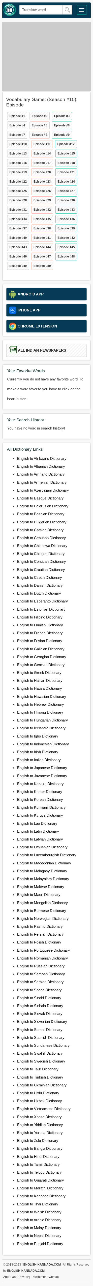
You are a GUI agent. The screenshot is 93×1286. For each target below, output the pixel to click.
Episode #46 (18, 256)
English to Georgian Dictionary (41, 657)
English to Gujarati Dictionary (40, 1180)
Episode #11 (42, 144)
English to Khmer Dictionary (39, 791)
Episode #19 (18, 172)
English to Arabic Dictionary (39, 1220)
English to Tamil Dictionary (38, 1164)
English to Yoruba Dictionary (40, 1133)
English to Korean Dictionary (40, 799)
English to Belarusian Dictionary (42, 506)
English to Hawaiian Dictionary (41, 696)
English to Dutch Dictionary (39, 593)
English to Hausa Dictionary (39, 688)
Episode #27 (66, 191)
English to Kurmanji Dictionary (41, 807)
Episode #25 (18, 191)
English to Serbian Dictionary (40, 982)
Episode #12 (66, 144)
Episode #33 (66, 209)
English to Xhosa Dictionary (39, 1117)
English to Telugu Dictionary (39, 1172)
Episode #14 (42, 153)
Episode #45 (66, 247)
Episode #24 (66, 181)
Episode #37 (18, 228)
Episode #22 (18, 181)
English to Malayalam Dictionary (43, 879)
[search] (67, 10)
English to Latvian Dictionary (40, 839)
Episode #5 (39, 125)
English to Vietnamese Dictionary (44, 1109)
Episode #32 (42, 209)
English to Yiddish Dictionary (40, 1125)
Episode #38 (42, 228)
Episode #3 (62, 116)
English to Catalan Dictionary (40, 530)
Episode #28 (18, 200)
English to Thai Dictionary (37, 1204)
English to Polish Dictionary (39, 942)
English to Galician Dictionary (40, 649)
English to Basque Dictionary (40, 498)
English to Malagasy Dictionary (42, 871)
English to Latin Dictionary (38, 831)
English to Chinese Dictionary (41, 553)
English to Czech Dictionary (39, 577)
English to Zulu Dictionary (37, 1140)
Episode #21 (66, 172)
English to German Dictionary (41, 665)
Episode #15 (66, 153)
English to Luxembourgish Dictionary (46, 855)
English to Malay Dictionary (39, 1228)
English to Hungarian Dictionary (42, 720)
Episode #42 (66, 238)
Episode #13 (18, 153)
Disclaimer (38, 1277)
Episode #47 (42, 256)
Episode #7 (17, 135)
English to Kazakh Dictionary (40, 784)
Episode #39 (66, 228)
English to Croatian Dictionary (41, 569)
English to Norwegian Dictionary (43, 918)
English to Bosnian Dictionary (40, 514)
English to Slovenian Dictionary (42, 1021)
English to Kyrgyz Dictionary (40, 815)
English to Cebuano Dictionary (41, 538)
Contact (54, 1277)
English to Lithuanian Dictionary (42, 847)
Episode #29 (42, 200)
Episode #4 (17, 125)
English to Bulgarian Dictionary (41, 522)
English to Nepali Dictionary (39, 1236)
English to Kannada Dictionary (41, 1196)
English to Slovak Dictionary (39, 1014)
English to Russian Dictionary (41, 966)
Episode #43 (18, 247)
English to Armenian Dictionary (42, 482)
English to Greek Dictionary (39, 672)
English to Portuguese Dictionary (43, 950)
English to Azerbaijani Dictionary (43, 490)
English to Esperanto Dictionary (42, 601)
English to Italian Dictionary (39, 760)
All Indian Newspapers (42, 350)
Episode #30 (66, 200)
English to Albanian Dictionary (41, 466)
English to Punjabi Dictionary (40, 1244)
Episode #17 (42, 163)
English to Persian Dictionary (40, 934)
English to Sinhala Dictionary (40, 1006)
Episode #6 (62, 125)
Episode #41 (42, 238)
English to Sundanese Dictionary (43, 1045)
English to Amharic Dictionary (41, 474)
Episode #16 (18, 163)
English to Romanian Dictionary (42, 958)
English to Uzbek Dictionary (39, 1101)
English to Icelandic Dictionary (41, 728)
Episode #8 (39, 135)
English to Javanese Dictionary (42, 776)
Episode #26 (42, 191)
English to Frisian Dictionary (39, 641)
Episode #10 (18, 144)
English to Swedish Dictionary (41, 1061)
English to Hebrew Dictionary (40, 704)
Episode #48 (66, 256)
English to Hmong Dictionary (40, 712)
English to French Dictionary (40, 633)
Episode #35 (42, 219)
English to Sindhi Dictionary (39, 998)
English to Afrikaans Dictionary (41, 458)
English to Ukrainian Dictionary (42, 1085)
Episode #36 (66, 219)
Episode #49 (18, 266)
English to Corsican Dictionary (41, 561)
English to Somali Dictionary (39, 1030)
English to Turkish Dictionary (40, 1077)
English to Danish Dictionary (40, 585)
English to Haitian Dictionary (39, 680)
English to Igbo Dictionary (37, 736)
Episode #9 (62, 135)
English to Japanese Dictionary (42, 768)
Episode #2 (39, 116)
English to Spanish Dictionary (40, 1037)
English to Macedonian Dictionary (44, 863)
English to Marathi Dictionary (40, 1188)
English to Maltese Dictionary (40, 887)
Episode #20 (42, 172)
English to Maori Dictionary (39, 894)
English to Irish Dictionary (37, 752)
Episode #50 (42, 266)
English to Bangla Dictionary (39, 1148)
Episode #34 (18, 219)
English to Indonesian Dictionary (43, 744)
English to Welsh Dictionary (39, 1212)
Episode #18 (66, 163)
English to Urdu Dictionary (38, 1093)
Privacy (24, 1277)
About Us (9, 1277)
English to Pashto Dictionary (40, 926)
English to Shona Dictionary (39, 990)
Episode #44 (42, 247)
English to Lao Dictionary (37, 823)
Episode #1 (17, 116)
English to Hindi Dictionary (38, 1156)
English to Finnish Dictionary (40, 625)
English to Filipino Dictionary (39, 617)
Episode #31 (18, 209)
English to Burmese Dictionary (41, 911)
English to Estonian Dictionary (41, 609)
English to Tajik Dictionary (38, 1069)
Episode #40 (18, 238)
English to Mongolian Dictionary (42, 903)
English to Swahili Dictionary (40, 1053)
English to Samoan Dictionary (41, 974)
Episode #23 (42, 181)
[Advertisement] (46, 56)
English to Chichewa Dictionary (42, 546)
